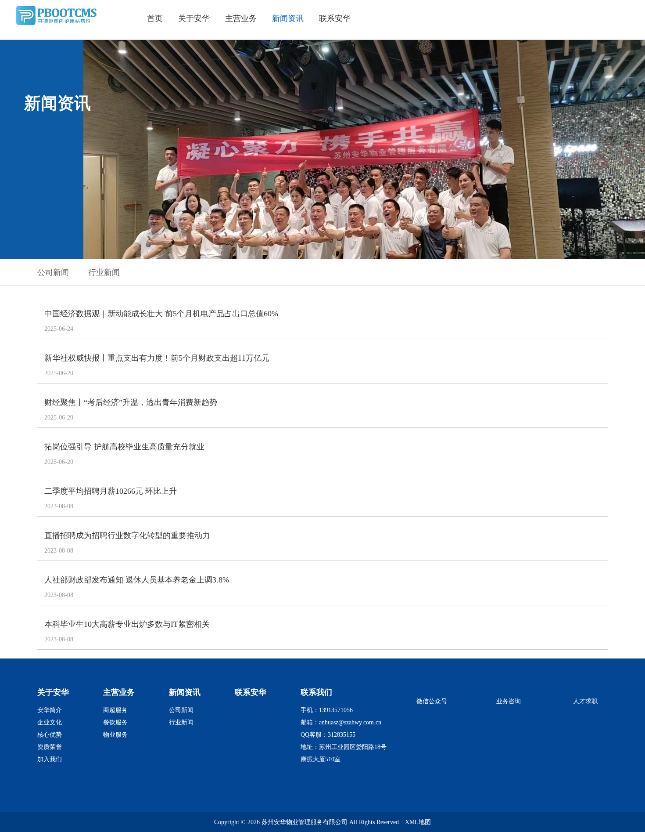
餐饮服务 (115, 722)
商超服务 (115, 710)
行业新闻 (104, 272)
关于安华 (194, 18)
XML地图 (418, 822)
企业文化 (49, 722)
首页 (155, 18)
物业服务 (115, 734)
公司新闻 (53, 272)
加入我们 (49, 759)
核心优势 (49, 734)
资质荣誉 (49, 747)
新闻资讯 (288, 18)
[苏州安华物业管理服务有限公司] (59, 24)
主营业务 (241, 18)
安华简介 (49, 710)
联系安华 (335, 18)
